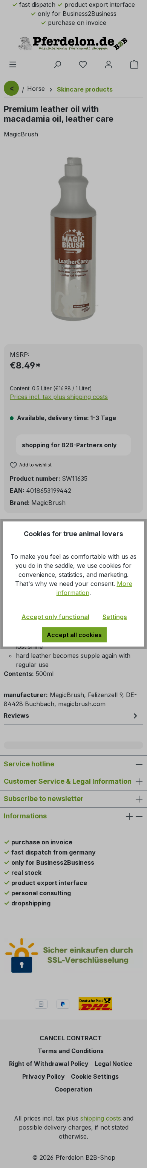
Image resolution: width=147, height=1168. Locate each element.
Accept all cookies (74, 635)
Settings (115, 617)
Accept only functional (55, 617)
